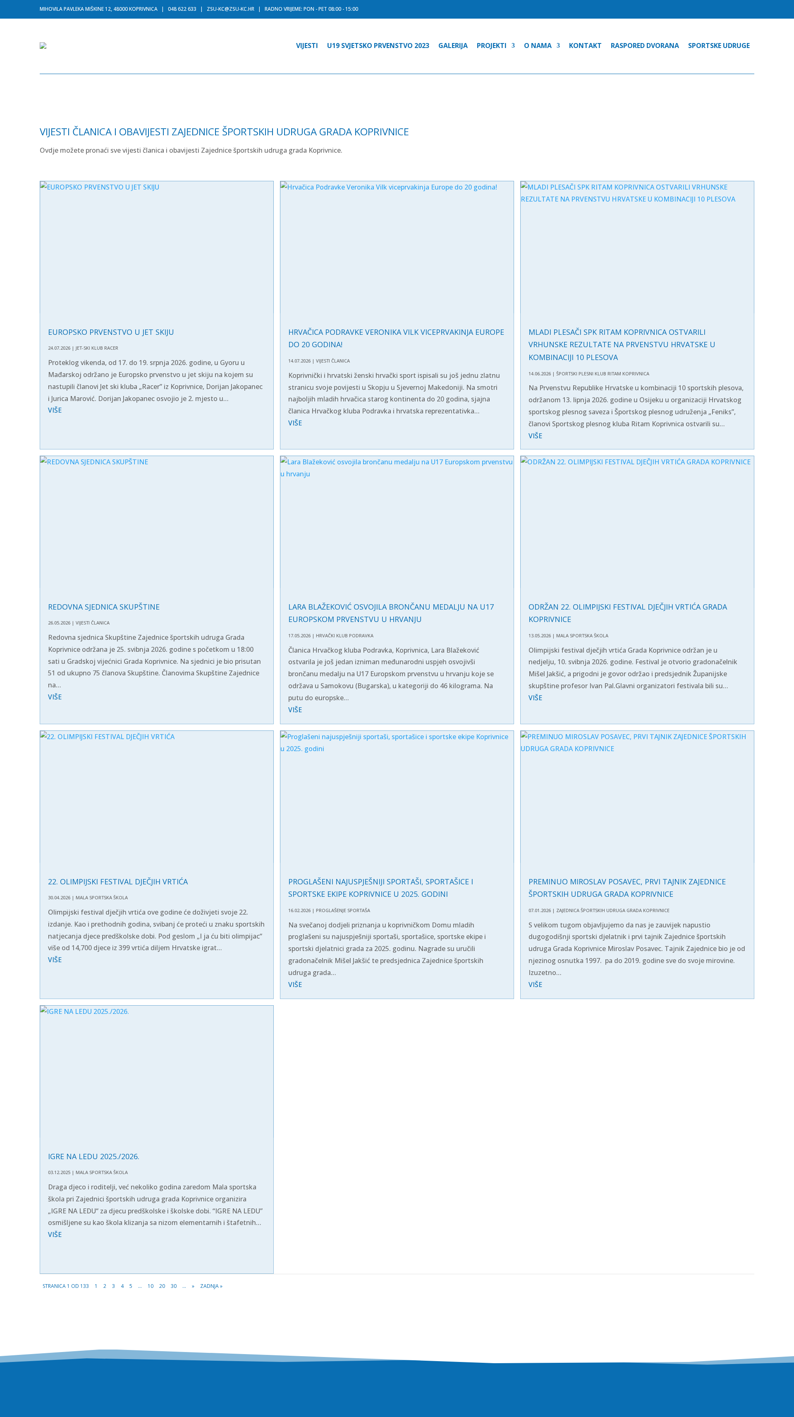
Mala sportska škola (582, 635)
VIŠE (55, 410)
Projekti (492, 45)
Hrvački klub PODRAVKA (344, 635)
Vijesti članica (333, 361)
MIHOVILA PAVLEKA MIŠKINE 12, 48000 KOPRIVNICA (99, 8)
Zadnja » (211, 1286)
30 (174, 1286)
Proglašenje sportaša (343, 910)
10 (150, 1286)
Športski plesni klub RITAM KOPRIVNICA (602, 373)
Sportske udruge (719, 45)
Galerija (453, 45)
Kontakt (585, 45)
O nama (538, 45)
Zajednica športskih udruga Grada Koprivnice (613, 910)
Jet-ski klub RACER (97, 348)
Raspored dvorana (645, 45)
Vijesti (307, 45)
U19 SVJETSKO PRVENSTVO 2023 (378, 45)
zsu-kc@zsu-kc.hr (230, 8)
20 (162, 1286)
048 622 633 (182, 8)
